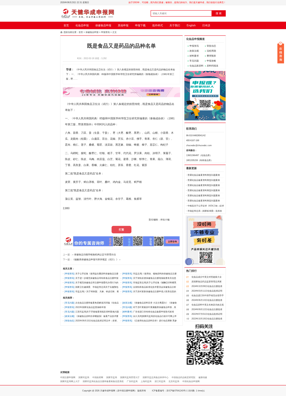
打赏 (121, 229)
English (191, 25)
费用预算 (211, 55)
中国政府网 (97, 377)
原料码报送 (212, 65)
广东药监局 (132, 381)
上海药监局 (146, 381)
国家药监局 (83, 377)
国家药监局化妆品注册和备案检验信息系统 (103, 381)
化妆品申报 (82, 25)
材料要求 (194, 55)
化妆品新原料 (196, 65)
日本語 (206, 25)
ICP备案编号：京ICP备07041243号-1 (170, 390)
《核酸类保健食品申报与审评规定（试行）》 (95, 259)
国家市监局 (111, 377)
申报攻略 (211, 60)
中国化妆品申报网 (191, 381)
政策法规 (194, 50)
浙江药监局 (160, 381)
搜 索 (219, 13)
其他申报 (123, 25)
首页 (66, 25)
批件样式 (157, 25)
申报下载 (140, 25)
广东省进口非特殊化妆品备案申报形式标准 (153, 311)
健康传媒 (202, 377)
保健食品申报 (103, 25)
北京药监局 (173, 381)
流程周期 (211, 50)
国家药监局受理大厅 (130, 377)
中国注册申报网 (67, 377)
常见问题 (194, 60)
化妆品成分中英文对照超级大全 (206, 277)
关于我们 (174, 25)
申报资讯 (105, 32)
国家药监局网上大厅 (70, 381)
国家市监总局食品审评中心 (155, 377)
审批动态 (211, 46)
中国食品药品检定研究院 (183, 377)
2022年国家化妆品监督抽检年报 (90, 307)
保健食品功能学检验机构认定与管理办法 (95, 254)
